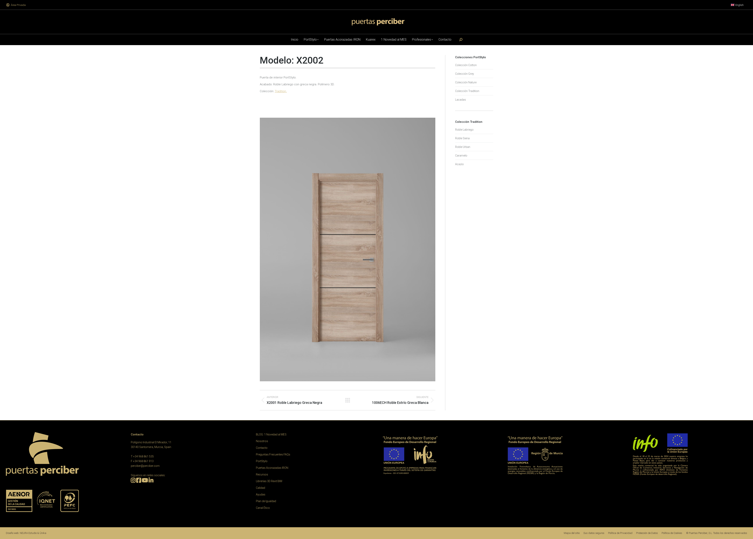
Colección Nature (466, 82)
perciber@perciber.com (145, 465)
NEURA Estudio (28, 533)
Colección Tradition (467, 91)
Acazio (459, 164)
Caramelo (461, 155)
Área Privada (18, 5)
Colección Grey (464, 73)
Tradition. (281, 91)
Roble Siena (462, 138)
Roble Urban (462, 146)
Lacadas (460, 99)
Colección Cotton (466, 65)
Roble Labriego (464, 129)
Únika (43, 533)
